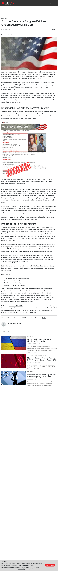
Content (4, 18)
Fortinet (44, 318)
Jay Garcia (4, 179)
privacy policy (21, 569)
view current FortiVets (16, 306)
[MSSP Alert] (8, 3)
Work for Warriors (18, 191)
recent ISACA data (8, 87)
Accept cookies (50, 565)
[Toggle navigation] (54, 3)
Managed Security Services (36, 355)
